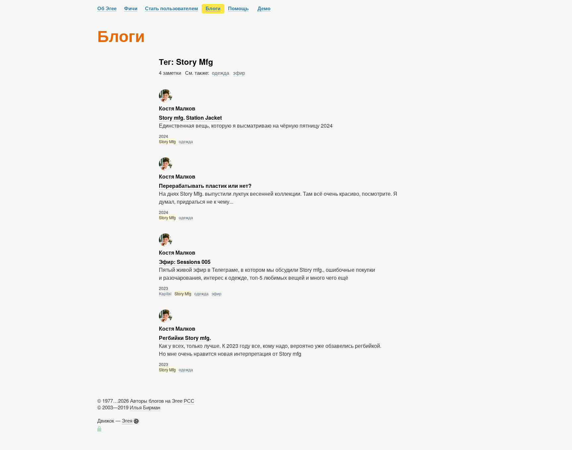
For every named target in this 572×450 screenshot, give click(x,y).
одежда (220, 72)
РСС (189, 400)
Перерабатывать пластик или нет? (205, 185)
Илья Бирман (145, 407)
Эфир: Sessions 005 (185, 262)
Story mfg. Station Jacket (190, 117)
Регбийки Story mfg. (185, 338)
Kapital (165, 293)
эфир (239, 72)
